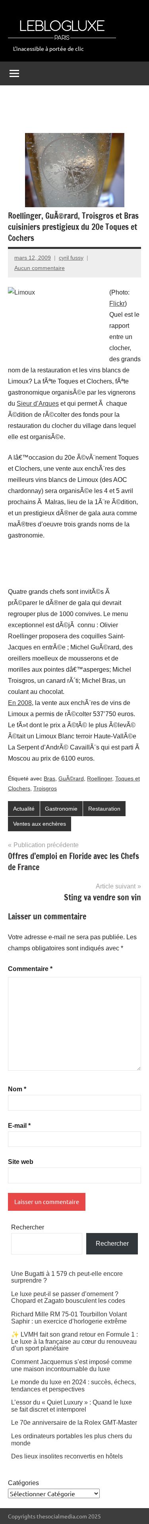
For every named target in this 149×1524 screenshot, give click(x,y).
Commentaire (30, 968)
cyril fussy (71, 257)
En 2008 (20, 702)
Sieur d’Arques (38, 403)
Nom (17, 1089)
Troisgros (45, 788)
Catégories (23, 1483)
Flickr (117, 303)
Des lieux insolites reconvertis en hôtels (67, 1456)
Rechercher (27, 1227)
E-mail (19, 1125)
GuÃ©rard (71, 778)
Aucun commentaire (39, 268)
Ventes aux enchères (39, 824)
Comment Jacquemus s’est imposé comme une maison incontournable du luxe (71, 1365)
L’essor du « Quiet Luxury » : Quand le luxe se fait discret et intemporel (71, 1406)
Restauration (104, 808)
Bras (49, 778)
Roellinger (99, 778)
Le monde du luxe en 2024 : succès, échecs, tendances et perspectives (73, 1386)
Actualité (24, 808)
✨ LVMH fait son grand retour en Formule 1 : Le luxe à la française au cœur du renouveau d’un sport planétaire (74, 1341)
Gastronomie (61, 808)
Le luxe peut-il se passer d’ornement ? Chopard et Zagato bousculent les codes (68, 1297)
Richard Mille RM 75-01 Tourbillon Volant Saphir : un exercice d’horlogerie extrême (69, 1318)
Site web (20, 1161)
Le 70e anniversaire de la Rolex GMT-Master (74, 1422)
